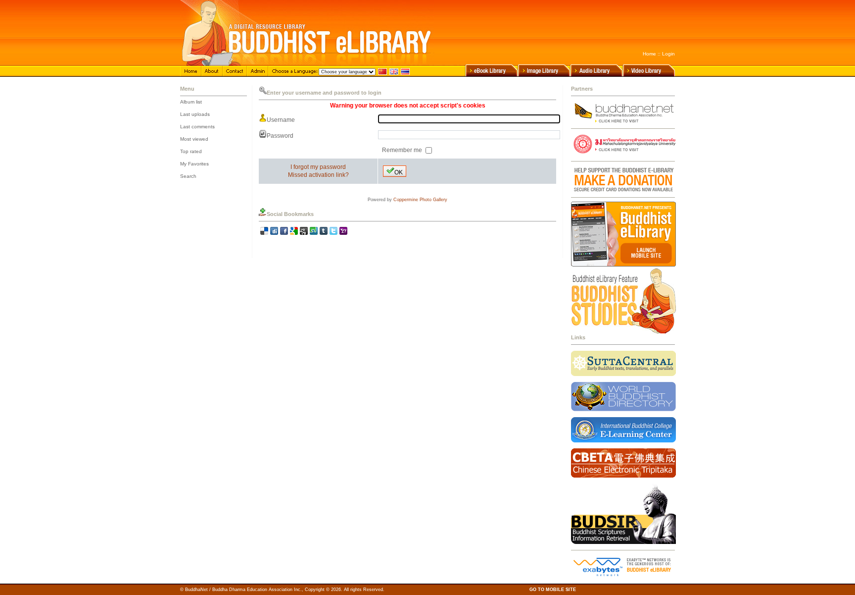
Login (668, 53)
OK (398, 172)
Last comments (197, 126)
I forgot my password (318, 166)
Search (188, 176)
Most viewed (194, 139)
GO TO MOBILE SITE (552, 589)
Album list (191, 102)
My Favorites (194, 163)
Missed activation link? (318, 174)
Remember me (403, 150)
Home (649, 53)
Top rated (191, 151)
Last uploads (195, 114)
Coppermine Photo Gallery (420, 199)
